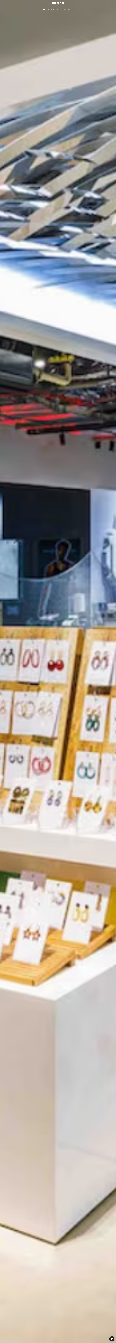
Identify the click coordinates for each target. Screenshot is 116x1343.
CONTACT (71, 9)
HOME (43, 9)
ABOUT (58, 9)
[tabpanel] (58, 671)
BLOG (64, 9)
